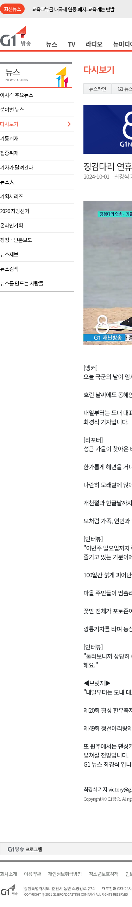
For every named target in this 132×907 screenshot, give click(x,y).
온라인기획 (11, 225)
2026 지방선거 (14, 210)
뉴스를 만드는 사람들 (21, 283)
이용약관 (32, 874)
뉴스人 (7, 181)
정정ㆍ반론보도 (16, 239)
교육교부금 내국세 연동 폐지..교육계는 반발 (73, 9)
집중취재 (9, 153)
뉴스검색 (9, 268)
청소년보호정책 (103, 874)
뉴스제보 (9, 254)
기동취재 (9, 138)
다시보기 (9, 124)
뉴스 (51, 43)
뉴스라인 (97, 88)
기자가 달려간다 (16, 167)
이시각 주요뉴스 (16, 95)
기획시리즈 (11, 196)
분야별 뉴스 (12, 109)
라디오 (94, 43)
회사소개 (8, 874)
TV (71, 43)
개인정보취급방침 (65, 874)
